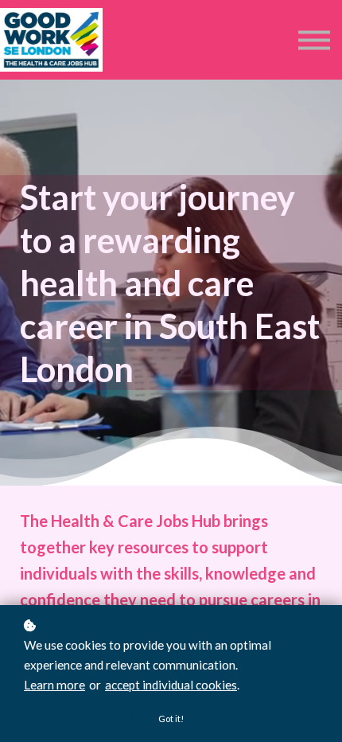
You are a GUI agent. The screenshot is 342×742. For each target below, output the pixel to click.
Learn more (54, 685)
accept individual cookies (171, 685)
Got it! (171, 718)
